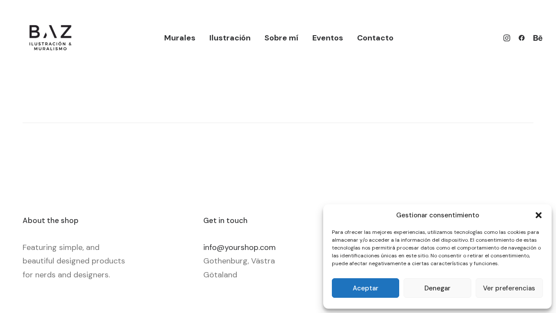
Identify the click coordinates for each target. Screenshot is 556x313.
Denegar (437, 288)
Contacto (375, 38)
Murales (179, 38)
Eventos (327, 38)
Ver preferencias (509, 288)
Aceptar (365, 288)
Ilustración (230, 38)
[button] (538, 215)
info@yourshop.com (239, 247)
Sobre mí (281, 38)
